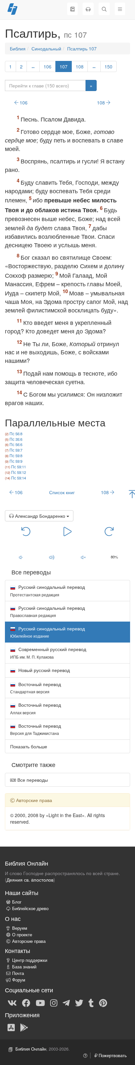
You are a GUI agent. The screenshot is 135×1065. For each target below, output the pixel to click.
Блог (17, 902)
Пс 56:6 (16, 444)
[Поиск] (104, 9)
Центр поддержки (29, 960)
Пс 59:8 (16, 455)
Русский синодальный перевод (47, 590)
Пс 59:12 (18, 472)
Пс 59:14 (18, 477)
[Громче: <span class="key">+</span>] (52, 557)
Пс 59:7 (16, 450)
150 (108, 66)
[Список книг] (72, 9)
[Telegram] (66, 1002)
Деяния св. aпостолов (30, 879)
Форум (18, 980)
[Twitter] (79, 1002)
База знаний (24, 967)
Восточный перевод (35, 687)
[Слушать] (88, 9)
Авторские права (29, 941)
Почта (18, 973)
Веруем (19, 928)
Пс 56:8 (16, 433)
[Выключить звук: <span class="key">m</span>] (83, 557)
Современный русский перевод (48, 652)
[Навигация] (120, 9)
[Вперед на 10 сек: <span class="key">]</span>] (109, 531)
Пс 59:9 (16, 461)
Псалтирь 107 (82, 48)
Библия (18, 48)
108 (80, 66)
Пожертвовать (112, 1055)
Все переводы (32, 779)
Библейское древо (30, 908)
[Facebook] (26, 1002)
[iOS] (11, 1027)
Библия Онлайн (30, 1049)
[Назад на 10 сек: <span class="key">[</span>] (26, 531)
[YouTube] (40, 1002)
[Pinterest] (103, 1002)
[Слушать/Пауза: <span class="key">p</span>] (67, 531)
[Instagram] (53, 1002)
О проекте (22, 935)
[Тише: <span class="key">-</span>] (20, 557)
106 (47, 66)
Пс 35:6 (16, 439)
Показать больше (28, 746)
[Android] (24, 1027)
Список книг (62, 492)
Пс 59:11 (18, 466)
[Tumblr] (91, 1002)
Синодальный (46, 48)
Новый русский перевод (43, 670)
